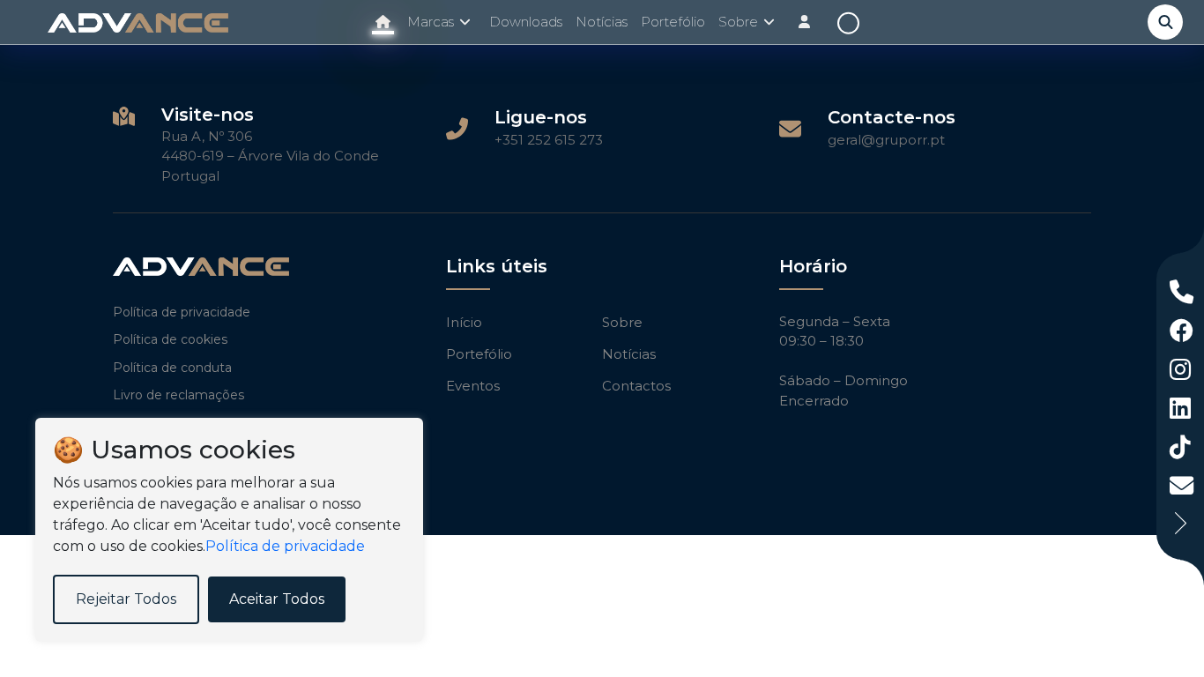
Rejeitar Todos (126, 599)
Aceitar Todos (276, 599)
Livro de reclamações (178, 395)
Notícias (602, 21)
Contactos (636, 385)
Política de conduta (172, 368)
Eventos (473, 385)
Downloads (525, 21)
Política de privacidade (181, 312)
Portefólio (673, 21)
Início (464, 322)
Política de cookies (170, 339)
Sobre (622, 322)
